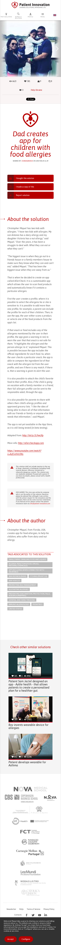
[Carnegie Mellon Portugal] (30, 852)
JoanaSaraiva (27, 161)
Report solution (23, 195)
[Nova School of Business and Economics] (50, 797)
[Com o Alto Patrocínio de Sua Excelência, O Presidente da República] (30, 810)
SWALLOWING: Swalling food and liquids (27, 559)
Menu (42, 17)
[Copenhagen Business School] (21, 798)
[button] (3, 48)
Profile (30, 17)
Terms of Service (33, 909)
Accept (10, 939)
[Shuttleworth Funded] (30, 862)
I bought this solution (25, 178)
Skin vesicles (14, 581)
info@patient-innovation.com (40, 503)
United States (15, 609)
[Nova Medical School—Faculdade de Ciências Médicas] (31, 789)
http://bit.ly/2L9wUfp (32, 435)
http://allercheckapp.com (31, 443)
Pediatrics (37, 604)
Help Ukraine (36, 90)
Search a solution (18, 17)
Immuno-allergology (19, 604)
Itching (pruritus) (38, 576)
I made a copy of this (25, 187)
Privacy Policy (49, 909)
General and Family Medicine (22, 600)
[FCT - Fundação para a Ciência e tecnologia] (31, 831)
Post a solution (6, 17)
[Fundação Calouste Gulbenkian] (30, 841)
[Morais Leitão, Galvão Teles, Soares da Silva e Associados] (31, 882)
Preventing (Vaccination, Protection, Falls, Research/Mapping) (29, 595)
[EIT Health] (30, 821)
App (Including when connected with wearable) (26, 571)
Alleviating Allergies (18, 589)
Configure (26, 939)
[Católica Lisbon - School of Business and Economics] (30, 892)
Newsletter (11, 909)
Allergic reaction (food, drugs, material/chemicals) (24, 565)
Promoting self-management (22, 585)
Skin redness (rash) (17, 576)
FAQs (21, 909)
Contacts (17, 915)
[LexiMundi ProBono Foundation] (30, 872)
